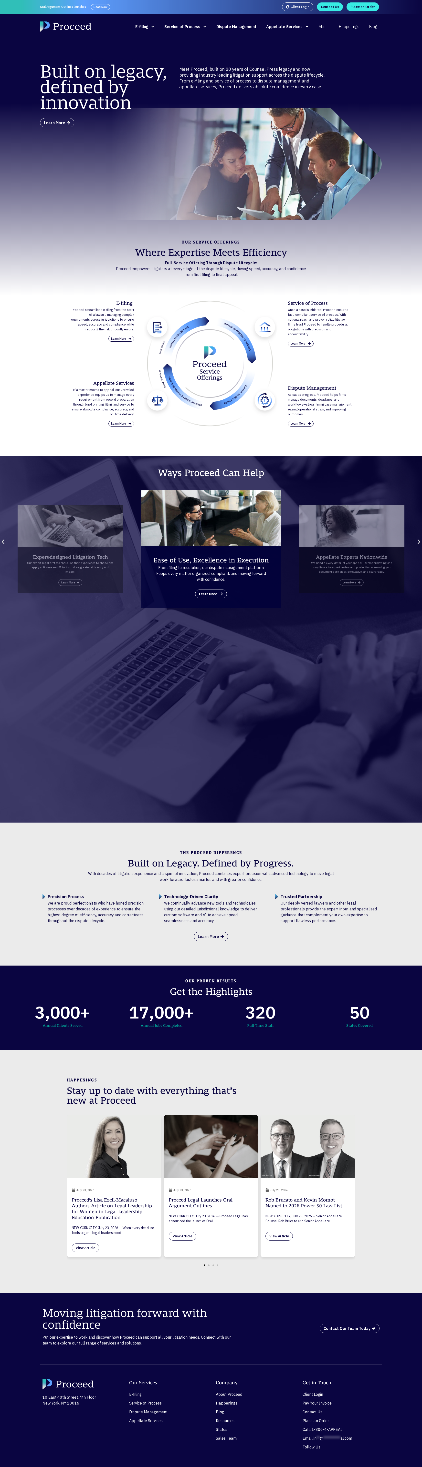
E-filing (141, 26)
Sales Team (226, 1438)
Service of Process (182, 26)
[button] (3, 542)
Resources (225, 1420)
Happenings (349, 26)
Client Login (313, 1394)
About (324, 26)
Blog (373, 26)
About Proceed (229, 1394)
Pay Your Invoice (317, 1403)
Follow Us (311, 1447)
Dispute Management (236, 26)
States (221, 1429)
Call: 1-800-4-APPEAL (322, 1429)
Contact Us (312, 1411)
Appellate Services (284, 26)
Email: (327, 1438)
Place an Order (316, 1420)
